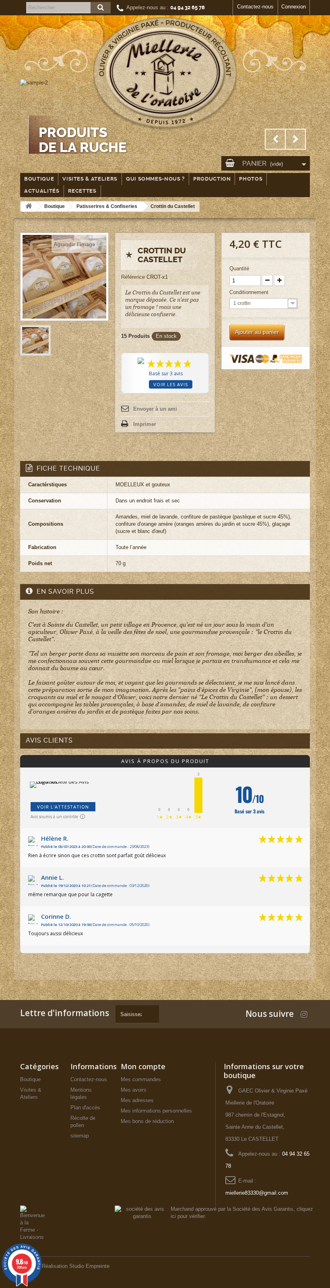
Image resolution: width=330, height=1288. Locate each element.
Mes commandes (141, 1079)
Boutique (39, 179)
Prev (275, 139)
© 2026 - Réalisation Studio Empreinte (64, 1266)
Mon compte (143, 1066)
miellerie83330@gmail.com (256, 1193)
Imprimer (144, 424)
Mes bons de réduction (147, 1121)
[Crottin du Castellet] (35, 340)
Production (212, 179)
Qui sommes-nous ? (155, 179)
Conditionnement (249, 292)
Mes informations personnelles (156, 1111)
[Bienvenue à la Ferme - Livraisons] (32, 1223)
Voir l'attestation (63, 807)
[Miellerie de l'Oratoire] (165, 74)
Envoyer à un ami (155, 409)
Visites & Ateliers (90, 179)
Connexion (293, 7)
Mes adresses (137, 1100)
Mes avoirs (133, 1090)
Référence (133, 277)
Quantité (239, 268)
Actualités (42, 191)
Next (295, 139)
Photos (250, 179)
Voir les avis (170, 384)
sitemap (79, 1136)
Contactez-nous (255, 7)
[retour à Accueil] (28, 207)
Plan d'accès (85, 1108)
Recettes (82, 191)
